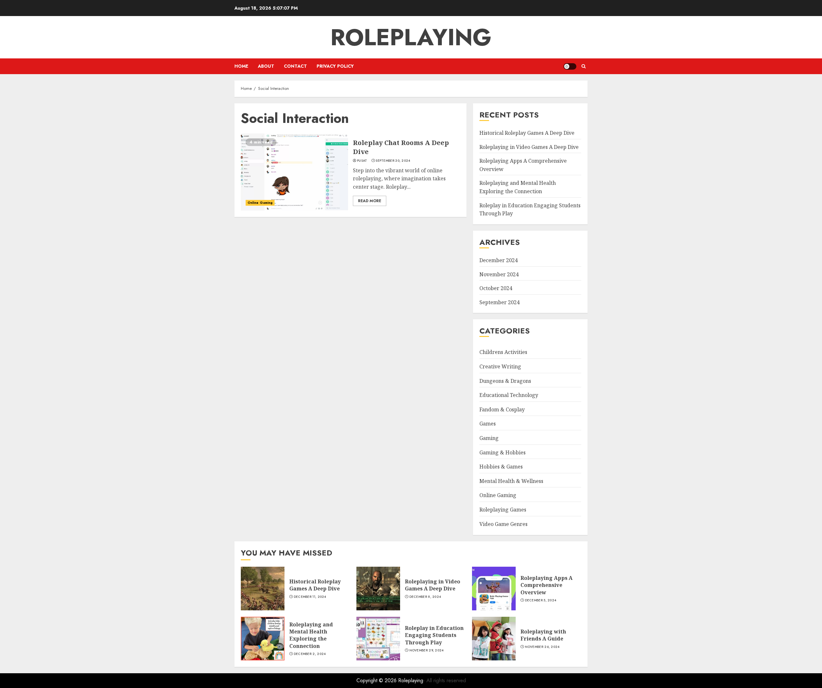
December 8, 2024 (425, 597)
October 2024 (495, 288)
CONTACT (295, 66)
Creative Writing (500, 366)
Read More (369, 201)
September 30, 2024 (393, 161)
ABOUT (266, 66)
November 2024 (499, 274)
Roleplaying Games (502, 509)
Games (487, 423)
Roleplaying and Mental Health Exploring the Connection (311, 635)
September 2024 (499, 302)
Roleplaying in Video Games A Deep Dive (529, 146)
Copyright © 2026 (377, 680)
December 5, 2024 (540, 600)
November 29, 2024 (426, 650)
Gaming (489, 438)
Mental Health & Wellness (511, 481)
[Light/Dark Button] (570, 66)
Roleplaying (411, 37)
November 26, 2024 (542, 647)
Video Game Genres (503, 524)
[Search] (584, 66)
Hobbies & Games (501, 466)
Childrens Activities (503, 352)
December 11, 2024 (310, 597)
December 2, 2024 (310, 654)
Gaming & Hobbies (502, 452)
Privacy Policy (335, 66)
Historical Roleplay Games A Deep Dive (526, 132)
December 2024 (498, 260)
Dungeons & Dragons (505, 380)
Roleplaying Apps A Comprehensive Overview (546, 585)
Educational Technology (508, 395)
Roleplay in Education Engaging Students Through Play (434, 635)
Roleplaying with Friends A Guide (543, 635)
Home (241, 66)
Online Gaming (260, 202)
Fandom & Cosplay (502, 409)
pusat (362, 161)
